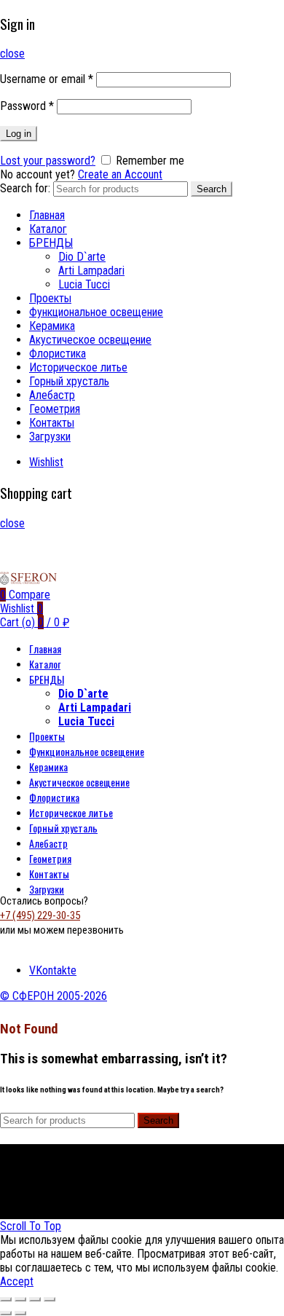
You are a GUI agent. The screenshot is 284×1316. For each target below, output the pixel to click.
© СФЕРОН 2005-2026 (53, 996)
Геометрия (54, 409)
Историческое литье (78, 367)
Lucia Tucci (84, 284)
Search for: (25, 188)
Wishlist (46, 462)
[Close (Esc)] (6, 1299)
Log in (18, 133)
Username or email (46, 79)
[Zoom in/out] (49, 1299)
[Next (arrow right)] (20, 1313)
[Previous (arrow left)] (6, 1313)
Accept (16, 1281)
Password (27, 106)
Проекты (50, 298)
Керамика (52, 326)
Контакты (51, 423)
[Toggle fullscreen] (35, 1299)
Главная (47, 215)
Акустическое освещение (90, 340)
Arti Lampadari (91, 270)
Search (211, 189)
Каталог (48, 229)
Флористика (57, 353)
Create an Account (120, 174)
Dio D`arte (82, 257)
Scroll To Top (30, 1226)
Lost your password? (47, 161)
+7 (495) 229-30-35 (40, 915)
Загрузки (50, 437)
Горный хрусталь (69, 381)
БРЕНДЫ (51, 243)
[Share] (20, 1299)
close (12, 53)
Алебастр (52, 395)
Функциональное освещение (96, 312)
